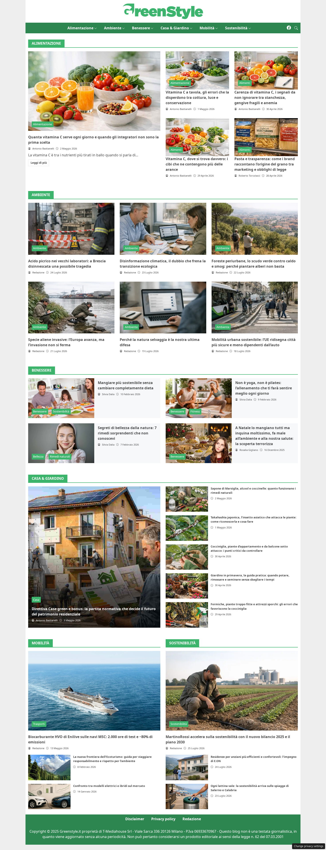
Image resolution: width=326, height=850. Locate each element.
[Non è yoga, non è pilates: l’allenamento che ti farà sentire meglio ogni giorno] (199, 398)
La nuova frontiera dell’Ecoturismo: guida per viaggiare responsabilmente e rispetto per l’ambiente (112, 759)
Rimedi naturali (60, 456)
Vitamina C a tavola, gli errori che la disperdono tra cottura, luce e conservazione (197, 97)
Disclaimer (134, 818)
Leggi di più (39, 163)
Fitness (195, 411)
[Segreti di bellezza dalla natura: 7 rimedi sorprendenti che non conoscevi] (61, 443)
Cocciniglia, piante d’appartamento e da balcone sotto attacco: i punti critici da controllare (249, 548)
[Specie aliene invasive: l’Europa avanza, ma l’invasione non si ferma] (71, 308)
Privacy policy (163, 818)
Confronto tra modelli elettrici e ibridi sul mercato (109, 786)
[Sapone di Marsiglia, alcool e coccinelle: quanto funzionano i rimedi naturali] (187, 499)
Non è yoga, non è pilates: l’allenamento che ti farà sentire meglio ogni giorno (263, 388)
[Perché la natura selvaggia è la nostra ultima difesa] (163, 308)
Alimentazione (80, 28)
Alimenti (244, 83)
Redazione (192, 818)
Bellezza (38, 456)
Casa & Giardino (175, 28)
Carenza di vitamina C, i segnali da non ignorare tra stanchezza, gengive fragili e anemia (264, 97)
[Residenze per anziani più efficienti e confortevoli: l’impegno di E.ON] (187, 767)
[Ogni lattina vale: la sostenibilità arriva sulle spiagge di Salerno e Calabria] (187, 796)
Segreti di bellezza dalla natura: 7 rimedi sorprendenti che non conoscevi (127, 433)
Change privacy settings (308, 846)
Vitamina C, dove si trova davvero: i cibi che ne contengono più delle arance (197, 164)
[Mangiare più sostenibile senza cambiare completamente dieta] (61, 398)
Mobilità (207, 28)
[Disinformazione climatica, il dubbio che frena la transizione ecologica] (163, 229)
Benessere (141, 28)
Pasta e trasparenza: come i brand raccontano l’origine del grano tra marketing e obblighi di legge (264, 164)
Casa (36, 600)
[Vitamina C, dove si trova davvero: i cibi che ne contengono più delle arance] (197, 137)
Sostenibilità (236, 28)
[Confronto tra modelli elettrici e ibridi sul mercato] (49, 796)
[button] (296, 28)
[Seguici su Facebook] (289, 28)
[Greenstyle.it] (163, 10)
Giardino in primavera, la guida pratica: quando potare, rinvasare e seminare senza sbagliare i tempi (250, 577)
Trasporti (39, 724)
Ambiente (112, 28)
